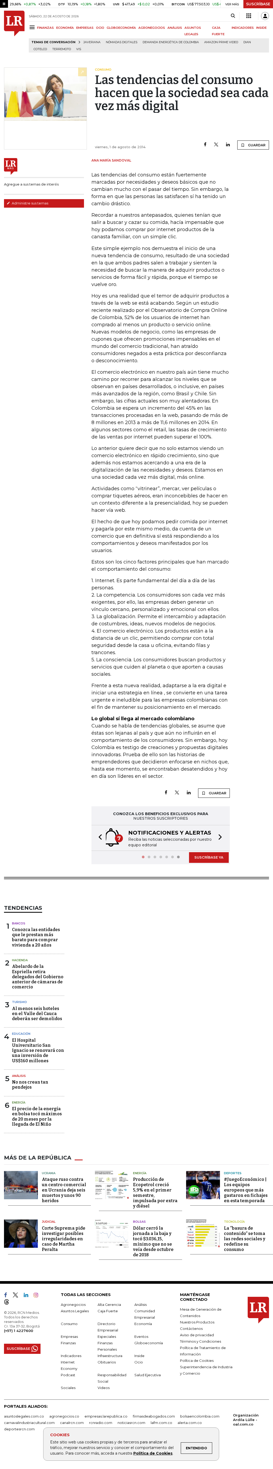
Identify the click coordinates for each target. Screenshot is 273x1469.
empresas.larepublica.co (106, 1416)
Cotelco (40, 49)
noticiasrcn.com (131, 1422)
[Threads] (9, 1303)
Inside (139, 1356)
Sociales (68, 1388)
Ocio (138, 1362)
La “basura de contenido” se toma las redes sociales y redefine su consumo (244, 1239)
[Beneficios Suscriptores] (249, 16)
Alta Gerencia (109, 1304)
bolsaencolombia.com (199, 1416)
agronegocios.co (64, 1416)
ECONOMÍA (65, 28)
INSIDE (261, 28)
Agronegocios (73, 1304)
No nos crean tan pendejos (30, 1085)
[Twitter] (216, 144)
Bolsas (139, 1222)
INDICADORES (243, 28)
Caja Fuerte (108, 1311)
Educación (21, 1034)
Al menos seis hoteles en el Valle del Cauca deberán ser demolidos (37, 1013)
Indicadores (71, 1356)
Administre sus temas (29, 203)
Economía (143, 1324)
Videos (104, 1388)
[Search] (232, 16)
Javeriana (92, 42)
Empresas (69, 1336)
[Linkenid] (28, 1296)
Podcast (68, 1375)
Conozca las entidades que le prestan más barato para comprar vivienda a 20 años (36, 937)
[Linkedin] (228, 144)
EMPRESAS (85, 28)
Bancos (18, 923)
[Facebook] (205, 144)
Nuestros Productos (197, 1322)
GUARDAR (256, 145)
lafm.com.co (161, 1422)
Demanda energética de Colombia (171, 42)
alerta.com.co (190, 1422)
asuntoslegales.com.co (24, 1416)
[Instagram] (38, 1296)
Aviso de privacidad (197, 1335)
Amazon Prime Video (221, 42)
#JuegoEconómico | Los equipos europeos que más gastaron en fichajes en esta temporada (246, 1190)
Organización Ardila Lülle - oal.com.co (246, 1419)
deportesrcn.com (19, 1429)
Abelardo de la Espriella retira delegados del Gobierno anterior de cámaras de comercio (37, 976)
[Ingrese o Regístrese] (265, 16)
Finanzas (68, 1343)
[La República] (14, 32)
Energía (18, 1102)
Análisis (19, 1076)
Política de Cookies (152, 1453)
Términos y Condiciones (200, 1341)
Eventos (141, 1336)
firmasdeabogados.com (154, 1416)
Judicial (48, 1222)
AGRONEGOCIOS (151, 28)
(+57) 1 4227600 (18, 1331)
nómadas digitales (121, 42)
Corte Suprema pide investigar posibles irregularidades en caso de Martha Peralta (63, 1239)
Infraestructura (110, 1356)
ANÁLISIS (174, 28)
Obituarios (107, 1362)
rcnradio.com (100, 1422)
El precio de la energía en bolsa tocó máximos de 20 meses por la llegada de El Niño (37, 1116)
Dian (247, 42)
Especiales (107, 1336)
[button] (98, 838)
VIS (78, 49)
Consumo (69, 1324)
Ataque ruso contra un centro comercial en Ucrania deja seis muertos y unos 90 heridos (64, 1190)
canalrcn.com (72, 1422)
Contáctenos (191, 1328)
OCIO (100, 28)
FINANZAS (45, 28)
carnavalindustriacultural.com (29, 1422)
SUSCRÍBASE (258, 4)
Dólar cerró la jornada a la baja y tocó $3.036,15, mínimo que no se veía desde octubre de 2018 (153, 1241)
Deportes (233, 1173)
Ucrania (48, 1173)
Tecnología (234, 1222)
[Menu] (33, 27)
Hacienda (20, 960)
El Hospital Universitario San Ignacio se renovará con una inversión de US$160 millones (38, 1050)
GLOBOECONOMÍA (121, 28)
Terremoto (61, 49)
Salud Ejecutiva (147, 1375)
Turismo (19, 1002)
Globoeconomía (148, 1343)
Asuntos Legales (75, 1311)
